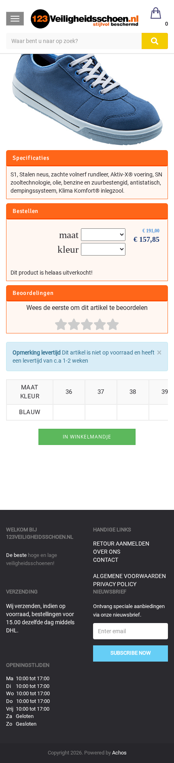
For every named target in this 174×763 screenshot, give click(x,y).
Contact (105, 560)
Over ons (106, 551)
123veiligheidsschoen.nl (39, 537)
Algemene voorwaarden (129, 576)
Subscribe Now (130, 653)
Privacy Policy (114, 584)
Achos (119, 753)
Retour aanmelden (121, 543)
